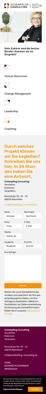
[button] (40, 6)
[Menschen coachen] (7, 120)
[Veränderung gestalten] (7, 85)
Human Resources (15, 76)
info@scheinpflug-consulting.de (20, 204)
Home (7, 362)
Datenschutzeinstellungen (12, 389)
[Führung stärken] (7, 102)
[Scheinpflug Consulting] (21, 5)
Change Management (17, 93)
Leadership (11, 111)
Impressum (10, 369)
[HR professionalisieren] (7, 67)
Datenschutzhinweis (16, 365)
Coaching (10, 129)
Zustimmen (35, 389)
